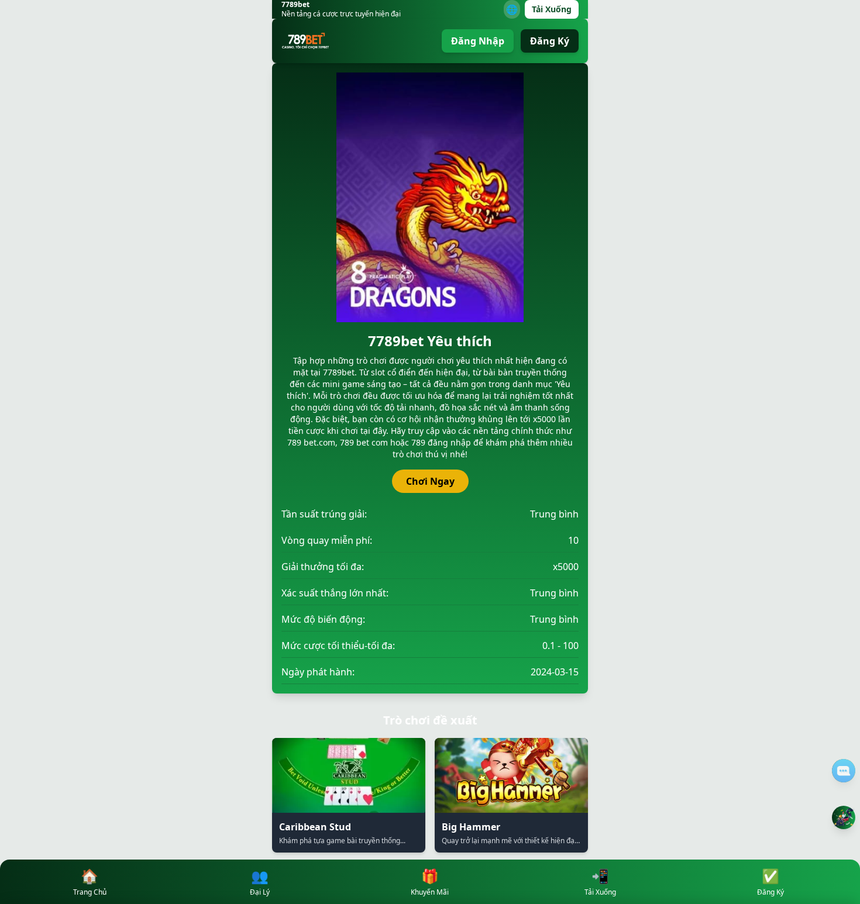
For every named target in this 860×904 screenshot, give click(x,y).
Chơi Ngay (430, 481)
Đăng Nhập (477, 40)
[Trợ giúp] (843, 770)
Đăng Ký (549, 40)
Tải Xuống (552, 9)
